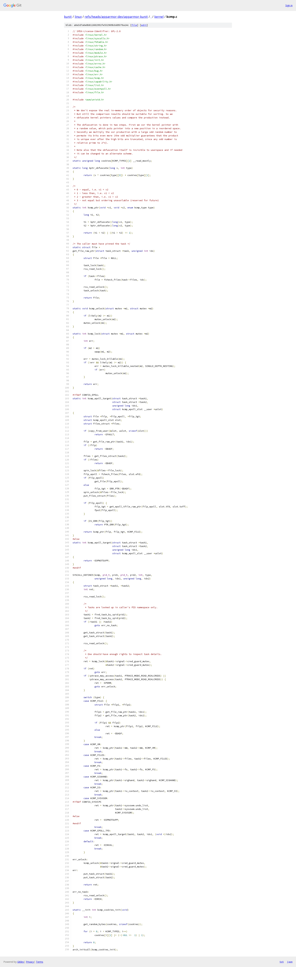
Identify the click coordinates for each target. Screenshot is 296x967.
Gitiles (20, 961)
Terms (39, 961)
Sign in (289, 5)
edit (144, 25)
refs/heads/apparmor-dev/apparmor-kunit (116, 17)
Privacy (30, 961)
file (134, 25)
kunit (68, 17)
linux (78, 17)
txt (282, 961)
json (290, 961)
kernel (159, 17)
